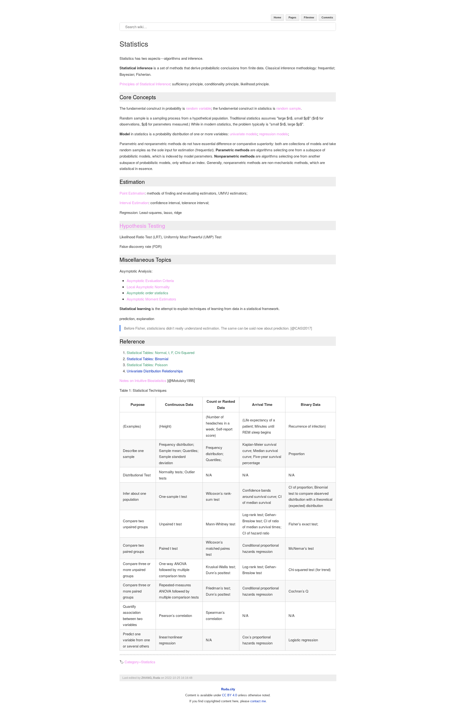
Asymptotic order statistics (147, 292)
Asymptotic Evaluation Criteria (150, 280)
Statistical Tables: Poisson (147, 364)
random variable (198, 108)
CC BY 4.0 (229, 695)
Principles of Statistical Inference (145, 83)
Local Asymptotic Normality (148, 286)
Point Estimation (132, 193)
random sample (288, 108)
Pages (292, 17)
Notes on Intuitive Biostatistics (143, 380)
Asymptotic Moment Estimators (151, 298)
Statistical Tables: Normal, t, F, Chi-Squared (160, 352)
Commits (327, 17)
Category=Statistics (140, 661)
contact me (258, 701)
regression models (273, 133)
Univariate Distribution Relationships (155, 370)
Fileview (309, 17)
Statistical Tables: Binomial (147, 358)
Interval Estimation (134, 202)
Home (277, 17)
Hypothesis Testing (142, 225)
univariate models (243, 133)
